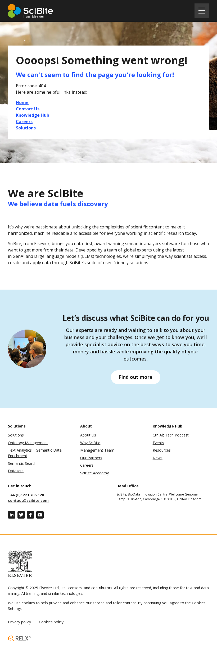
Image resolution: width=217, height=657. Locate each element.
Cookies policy (51, 621)
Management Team (97, 450)
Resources (162, 450)
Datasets (16, 470)
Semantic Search (22, 463)
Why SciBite (90, 442)
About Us (88, 435)
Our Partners (91, 457)
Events (158, 442)
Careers (86, 465)
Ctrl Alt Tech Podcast (171, 435)
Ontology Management (28, 442)
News (157, 457)
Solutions (16, 435)
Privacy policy (19, 621)
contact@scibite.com (28, 500)
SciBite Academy (94, 472)
